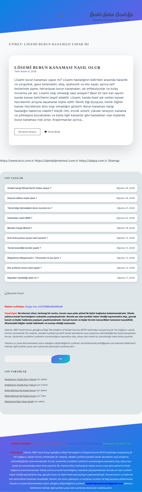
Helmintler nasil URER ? (19, 218)
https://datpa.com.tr (93, 160)
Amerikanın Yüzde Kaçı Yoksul (20, 379)
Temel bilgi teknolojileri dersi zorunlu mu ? (29, 208)
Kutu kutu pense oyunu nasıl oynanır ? (27, 237)
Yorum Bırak (54, 131)
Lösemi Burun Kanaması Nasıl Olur (57, 67)
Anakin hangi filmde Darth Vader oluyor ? (29, 188)
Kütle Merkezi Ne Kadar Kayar (20, 390)
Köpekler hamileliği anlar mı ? (23, 277)
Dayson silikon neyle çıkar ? (22, 198)
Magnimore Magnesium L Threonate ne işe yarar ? (34, 257)
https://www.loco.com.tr (17, 160)
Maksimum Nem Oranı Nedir (19, 401)
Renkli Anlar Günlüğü (111, 15)
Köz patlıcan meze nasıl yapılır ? (24, 267)
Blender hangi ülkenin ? (19, 228)
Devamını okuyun (29, 132)
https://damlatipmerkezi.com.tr (56, 160)
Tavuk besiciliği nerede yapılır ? (24, 247)
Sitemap (113, 160)
